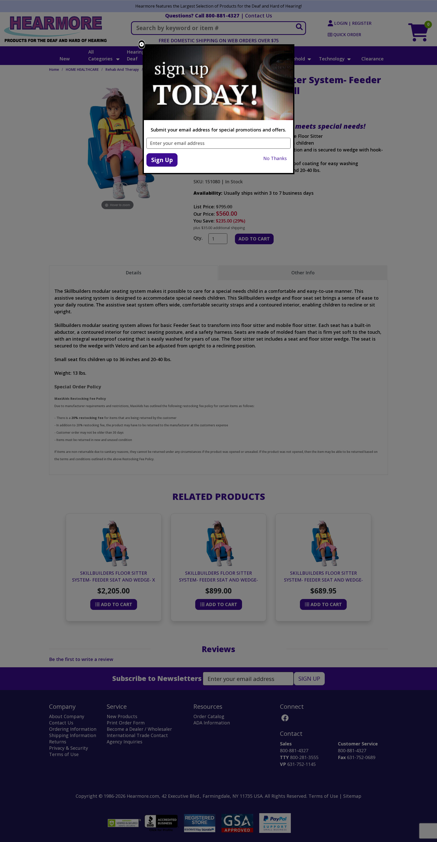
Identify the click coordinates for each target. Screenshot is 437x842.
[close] (141, 44)
